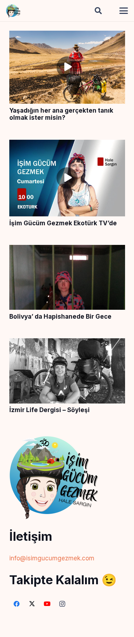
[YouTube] (47, 604)
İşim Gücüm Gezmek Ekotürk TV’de (63, 223)
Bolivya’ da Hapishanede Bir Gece (60, 316)
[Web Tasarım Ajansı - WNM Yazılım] (67, 629)
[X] (32, 604)
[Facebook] (17, 604)
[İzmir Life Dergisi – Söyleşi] (67, 343)
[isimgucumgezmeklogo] (13, 11)
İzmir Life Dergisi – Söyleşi (49, 409)
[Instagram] (62, 604)
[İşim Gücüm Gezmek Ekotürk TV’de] (67, 145)
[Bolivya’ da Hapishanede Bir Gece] (67, 250)
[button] (98, 10)
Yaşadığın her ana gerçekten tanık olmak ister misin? (61, 114)
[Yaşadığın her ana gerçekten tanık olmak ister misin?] (67, 36)
